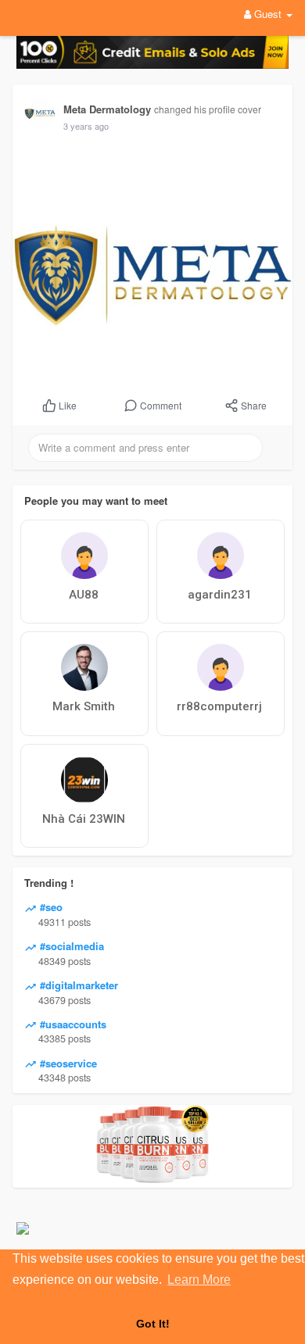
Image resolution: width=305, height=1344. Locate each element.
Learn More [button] (199, 1279)
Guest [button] (268, 13)
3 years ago (86, 126)
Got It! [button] (153, 1323)
